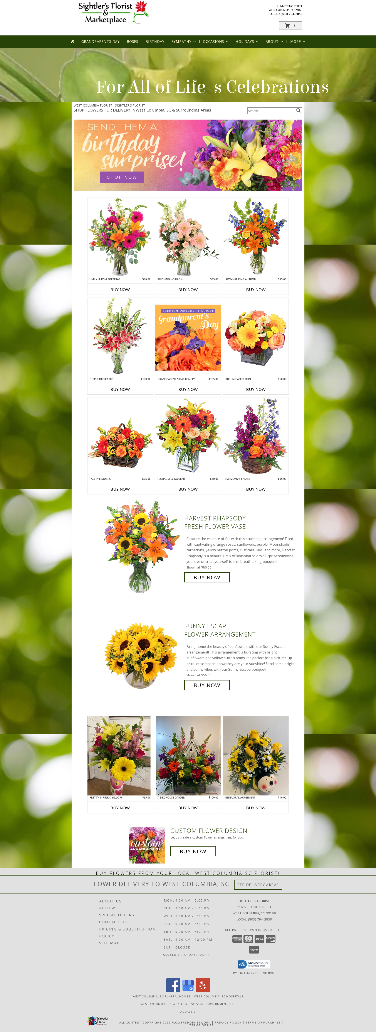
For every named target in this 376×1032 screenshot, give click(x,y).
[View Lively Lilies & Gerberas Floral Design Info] (120, 237)
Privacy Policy (228, 1022)
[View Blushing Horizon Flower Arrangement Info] (188, 237)
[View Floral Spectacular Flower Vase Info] (188, 437)
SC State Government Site (213, 1004)
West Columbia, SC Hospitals (218, 996)
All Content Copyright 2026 (145, 1022)
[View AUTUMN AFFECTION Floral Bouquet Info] (256, 337)
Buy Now (120, 289)
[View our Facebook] (173, 991)
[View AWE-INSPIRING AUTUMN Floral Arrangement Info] (256, 237)
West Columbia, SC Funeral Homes (161, 996)
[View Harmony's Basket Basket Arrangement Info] (256, 437)
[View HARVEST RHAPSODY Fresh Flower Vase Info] (142, 548)
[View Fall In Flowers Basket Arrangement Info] (120, 437)
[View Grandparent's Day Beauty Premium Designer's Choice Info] (188, 337)
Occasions (213, 41)
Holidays (245, 41)
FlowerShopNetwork (191, 1022)
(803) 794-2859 (291, 14)
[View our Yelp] (203, 991)
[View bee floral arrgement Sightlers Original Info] (256, 755)
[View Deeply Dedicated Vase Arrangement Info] (120, 337)
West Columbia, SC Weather (164, 1004)
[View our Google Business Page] (188, 991)
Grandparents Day (100, 41)
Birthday (155, 41)
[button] (290, 25)
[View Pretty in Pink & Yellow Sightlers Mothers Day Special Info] (120, 755)
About (272, 41)
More (295, 41)
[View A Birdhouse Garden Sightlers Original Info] (188, 755)
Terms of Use (202, 1025)
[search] (298, 110)
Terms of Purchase (263, 1022)
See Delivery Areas (258, 884)
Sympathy (181, 41)
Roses (132, 41)
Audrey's (187, 1012)
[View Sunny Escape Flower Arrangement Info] (142, 656)
